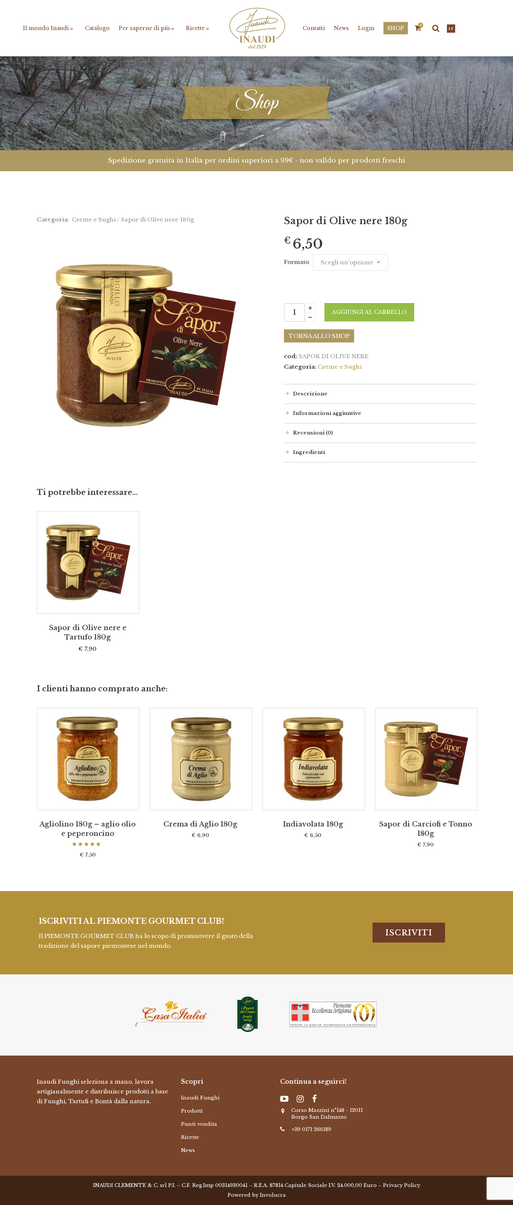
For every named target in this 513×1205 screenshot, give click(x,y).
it (451, 29)
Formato (296, 261)
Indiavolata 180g (313, 824)
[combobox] (350, 262)
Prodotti (192, 1111)
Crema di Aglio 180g (200, 824)
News (188, 1150)
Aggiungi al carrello (369, 312)
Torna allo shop (319, 335)
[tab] (380, 393)
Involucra (273, 1195)
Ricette (190, 1137)
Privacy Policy (401, 1185)
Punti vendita (199, 1124)
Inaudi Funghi (200, 1098)
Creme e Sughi (94, 219)
